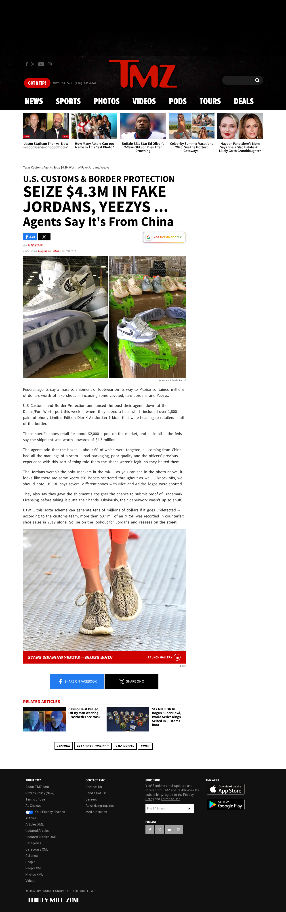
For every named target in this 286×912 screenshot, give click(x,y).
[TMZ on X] (33, 64)
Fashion (63, 746)
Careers (91, 799)
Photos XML (34, 874)
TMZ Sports (125, 746)
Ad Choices (33, 805)
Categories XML (36, 849)
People (30, 862)
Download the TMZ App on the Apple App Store (226, 789)
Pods (178, 101)
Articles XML (34, 824)
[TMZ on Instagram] (49, 64)
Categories (33, 843)
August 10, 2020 (48, 251)
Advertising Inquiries (100, 805)
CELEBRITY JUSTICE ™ (93, 746)
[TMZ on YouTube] (169, 829)
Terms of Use (35, 799)
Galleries (31, 855)
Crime (145, 746)
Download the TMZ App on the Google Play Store (226, 804)
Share (80, 681)
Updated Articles (37, 830)
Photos (107, 101)
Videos (144, 101)
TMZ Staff (34, 245)
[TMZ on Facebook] (26, 64)
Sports (68, 101)
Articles (31, 818)
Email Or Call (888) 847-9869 (74, 83)
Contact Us (94, 787)
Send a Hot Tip (96, 793)
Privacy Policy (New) (39, 793)
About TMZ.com (37, 787)
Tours (210, 101)
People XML (33, 868)
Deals (244, 101)
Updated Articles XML (41, 837)
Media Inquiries (96, 812)
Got (37, 83)
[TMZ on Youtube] (41, 64)
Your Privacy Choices (49, 812)
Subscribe (189, 808)
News (34, 101)
